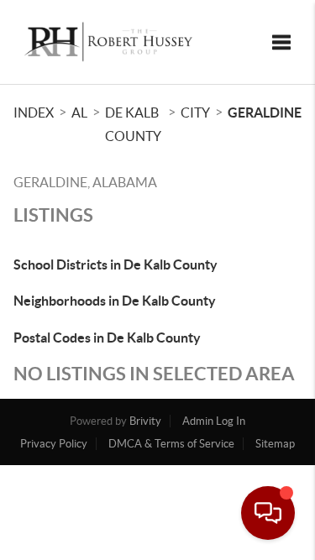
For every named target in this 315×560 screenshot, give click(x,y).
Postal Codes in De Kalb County (107, 337)
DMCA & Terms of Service (171, 443)
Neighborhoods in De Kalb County (114, 300)
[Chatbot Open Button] (268, 513)
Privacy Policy (53, 443)
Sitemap (275, 443)
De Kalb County (133, 124)
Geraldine (265, 112)
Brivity (145, 421)
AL (79, 112)
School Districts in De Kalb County (115, 264)
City (195, 112)
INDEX (33, 112)
